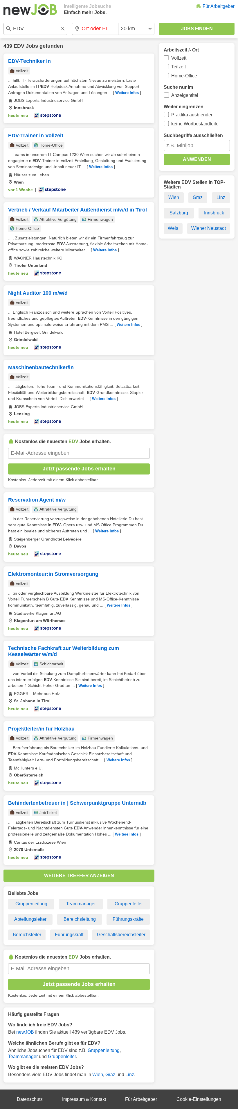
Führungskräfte (128, 919)
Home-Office (184, 75)
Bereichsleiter (27, 934)
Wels (173, 228)
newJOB (25, 1032)
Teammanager (81, 903)
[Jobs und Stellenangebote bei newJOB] (30, 9)
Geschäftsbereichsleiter (121, 934)
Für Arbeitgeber (219, 6)
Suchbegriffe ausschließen (193, 135)
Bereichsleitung (80, 919)
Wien (97, 1074)
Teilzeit (178, 66)
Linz (129, 1074)
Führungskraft (69, 934)
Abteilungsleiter (30, 919)
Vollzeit (178, 58)
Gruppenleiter (129, 903)
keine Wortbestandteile (195, 123)
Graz (110, 1074)
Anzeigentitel (184, 95)
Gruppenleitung (31, 903)
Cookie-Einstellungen (198, 1099)
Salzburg (179, 212)
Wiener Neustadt (208, 228)
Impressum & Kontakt (84, 1099)
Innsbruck (214, 212)
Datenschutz (30, 1099)
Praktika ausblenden (192, 114)
